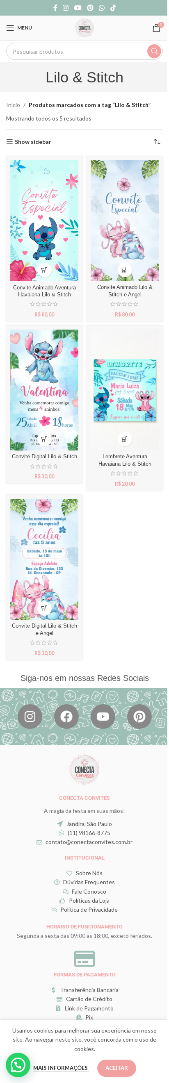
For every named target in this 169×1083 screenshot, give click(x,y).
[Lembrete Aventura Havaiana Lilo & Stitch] (125, 390)
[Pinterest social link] (90, 8)
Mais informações (61, 1068)
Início (13, 104)
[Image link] (84, 768)
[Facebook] (66, 716)
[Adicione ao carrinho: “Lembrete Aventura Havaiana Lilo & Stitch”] (125, 439)
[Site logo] (84, 27)
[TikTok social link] (113, 8)
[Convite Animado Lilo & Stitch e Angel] (125, 220)
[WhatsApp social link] (101, 8)
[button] (18, 1065)
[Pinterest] (139, 716)
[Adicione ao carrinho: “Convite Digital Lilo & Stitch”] (44, 439)
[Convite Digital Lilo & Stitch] (44, 390)
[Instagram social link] (65, 8)
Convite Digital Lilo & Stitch (44, 457)
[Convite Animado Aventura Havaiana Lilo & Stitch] (44, 220)
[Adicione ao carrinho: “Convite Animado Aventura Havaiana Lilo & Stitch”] (44, 270)
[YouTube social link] (77, 8)
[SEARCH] (154, 51)
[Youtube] (103, 716)
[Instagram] (30, 716)
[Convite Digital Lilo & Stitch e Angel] (44, 559)
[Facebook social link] (55, 8)
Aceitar (116, 1068)
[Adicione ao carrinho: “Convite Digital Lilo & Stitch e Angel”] (44, 608)
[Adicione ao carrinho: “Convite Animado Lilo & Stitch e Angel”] (125, 270)
